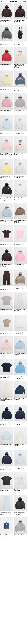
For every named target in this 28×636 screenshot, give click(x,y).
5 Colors (22, 244)
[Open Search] (23, 1)
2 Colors (22, 21)
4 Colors (9, 21)
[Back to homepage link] (13, 1)
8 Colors (9, 65)
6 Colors (22, 133)
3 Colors (22, 222)
